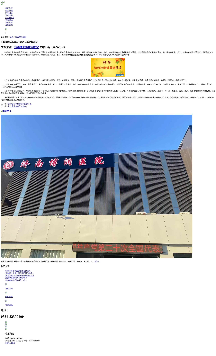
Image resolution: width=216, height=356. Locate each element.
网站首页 (9, 8)
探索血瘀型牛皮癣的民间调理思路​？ (19, 276)
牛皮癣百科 (9, 18)
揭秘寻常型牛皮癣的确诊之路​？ (18, 271)
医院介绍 (9, 11)
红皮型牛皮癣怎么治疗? (17, 106)
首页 (12, 37)
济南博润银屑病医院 (26, 47)
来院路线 (9, 20)
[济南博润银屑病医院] (6, 29)
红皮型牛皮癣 (20, 37)
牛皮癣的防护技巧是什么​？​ (16, 280)
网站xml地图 (10, 343)
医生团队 (9, 13)
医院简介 (7, 111)
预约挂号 (9, 22)
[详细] (96, 261)
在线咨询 (9, 25)
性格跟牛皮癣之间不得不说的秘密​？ (19, 273)
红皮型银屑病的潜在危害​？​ (16, 278)
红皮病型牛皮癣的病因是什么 (20, 104)
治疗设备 (9, 15)
